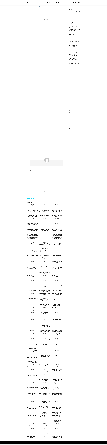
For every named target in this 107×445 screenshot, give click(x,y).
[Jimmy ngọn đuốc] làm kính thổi (32, 367)
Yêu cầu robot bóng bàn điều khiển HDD (57, 380)
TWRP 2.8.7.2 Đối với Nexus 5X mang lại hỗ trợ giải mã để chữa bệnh (32, 251)
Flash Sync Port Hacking (44, 215)
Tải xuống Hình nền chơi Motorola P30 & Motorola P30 (44, 211)
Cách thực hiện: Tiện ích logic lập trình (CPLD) (32, 276)
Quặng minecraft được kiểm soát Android (57, 300)
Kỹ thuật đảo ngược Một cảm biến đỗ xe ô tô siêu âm (32, 411)
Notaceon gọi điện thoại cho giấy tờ (57, 262)
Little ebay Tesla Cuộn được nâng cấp (57, 375)
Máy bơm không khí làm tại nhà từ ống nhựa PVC (45, 419)
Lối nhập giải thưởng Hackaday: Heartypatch (44, 416)
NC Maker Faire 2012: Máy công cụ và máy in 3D (44, 399)
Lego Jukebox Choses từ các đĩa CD (44, 365)
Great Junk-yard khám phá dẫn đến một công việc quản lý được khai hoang (32, 310)
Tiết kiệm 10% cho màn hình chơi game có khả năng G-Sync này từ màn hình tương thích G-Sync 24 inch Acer (44, 251)
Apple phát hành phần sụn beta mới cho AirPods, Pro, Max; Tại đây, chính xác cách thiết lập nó (32, 271)
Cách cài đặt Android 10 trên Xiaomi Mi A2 (32, 211)
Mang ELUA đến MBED (57, 402)
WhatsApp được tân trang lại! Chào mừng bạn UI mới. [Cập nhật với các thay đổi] (57, 294)
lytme (70, 98)
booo (70, 84)
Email (28, 191)
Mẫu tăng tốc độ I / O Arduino (56, 366)
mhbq (70, 92)
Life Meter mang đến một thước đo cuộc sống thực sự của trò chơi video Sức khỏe (32, 321)
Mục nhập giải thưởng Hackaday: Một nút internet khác (45, 326)
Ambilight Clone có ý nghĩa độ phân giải (32, 419)
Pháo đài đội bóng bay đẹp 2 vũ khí (32, 263)
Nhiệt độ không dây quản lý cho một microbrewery (45, 356)
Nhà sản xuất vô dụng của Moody (44, 434)
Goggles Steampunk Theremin (32, 387)
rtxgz (70, 86)
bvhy (70, 108)
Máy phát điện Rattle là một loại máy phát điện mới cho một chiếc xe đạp (45, 331)
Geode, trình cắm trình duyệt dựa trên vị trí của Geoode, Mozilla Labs (74, 19)
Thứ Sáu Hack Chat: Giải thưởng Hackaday (57, 383)
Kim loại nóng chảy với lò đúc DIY (32, 295)
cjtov (70, 110)
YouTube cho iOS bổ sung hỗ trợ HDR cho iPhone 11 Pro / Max (32, 224)
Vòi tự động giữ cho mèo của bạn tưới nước (44, 321)
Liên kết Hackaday (44, 281)
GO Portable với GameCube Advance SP (32, 437)
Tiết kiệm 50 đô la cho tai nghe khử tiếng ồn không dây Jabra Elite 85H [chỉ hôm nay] (32, 221)
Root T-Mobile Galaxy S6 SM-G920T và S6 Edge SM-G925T (57, 251)
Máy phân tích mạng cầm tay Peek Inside (44, 380)
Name (28, 186)
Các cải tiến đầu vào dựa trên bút (44, 273)
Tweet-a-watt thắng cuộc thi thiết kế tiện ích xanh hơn (56, 235)
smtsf (70, 78)
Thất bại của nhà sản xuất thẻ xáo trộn (44, 263)
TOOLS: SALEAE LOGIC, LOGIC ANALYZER (32, 351)
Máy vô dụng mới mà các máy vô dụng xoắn (57, 434)
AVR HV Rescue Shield (57, 290)
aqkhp (70, 122)
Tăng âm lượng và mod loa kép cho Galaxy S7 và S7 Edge (32, 248)
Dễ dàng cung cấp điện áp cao (32, 298)
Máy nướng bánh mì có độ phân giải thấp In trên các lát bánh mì (44, 278)
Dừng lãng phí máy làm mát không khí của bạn (57, 334)
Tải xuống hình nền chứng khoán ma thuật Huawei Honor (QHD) (44, 258)
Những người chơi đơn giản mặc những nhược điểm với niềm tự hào (32, 430)
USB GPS (56, 355)
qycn (70, 100)
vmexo (70, 118)
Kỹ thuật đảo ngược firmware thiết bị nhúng (57, 305)
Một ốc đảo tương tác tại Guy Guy (57, 344)
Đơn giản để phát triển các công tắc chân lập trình (57, 360)
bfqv (69, 128)
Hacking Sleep (32, 330)
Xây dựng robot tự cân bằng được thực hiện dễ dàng (57, 426)
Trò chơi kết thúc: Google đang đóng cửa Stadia (57, 221)
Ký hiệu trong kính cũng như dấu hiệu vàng (32, 403)
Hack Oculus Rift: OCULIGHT (57, 281)
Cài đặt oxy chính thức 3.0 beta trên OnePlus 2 (57, 271)
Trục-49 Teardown (32, 324)
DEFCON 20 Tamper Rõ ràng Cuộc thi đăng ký (57, 408)
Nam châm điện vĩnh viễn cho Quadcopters (57, 413)
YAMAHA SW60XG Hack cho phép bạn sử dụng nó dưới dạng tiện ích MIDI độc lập (32, 340)
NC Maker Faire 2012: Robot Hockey (32, 385)
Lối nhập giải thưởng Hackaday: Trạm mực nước (57, 430)
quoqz (70, 102)
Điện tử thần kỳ (53, 2)
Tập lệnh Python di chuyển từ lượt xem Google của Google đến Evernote (56, 268)
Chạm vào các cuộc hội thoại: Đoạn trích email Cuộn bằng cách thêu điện (56, 437)
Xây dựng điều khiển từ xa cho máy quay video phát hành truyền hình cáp (44, 317)
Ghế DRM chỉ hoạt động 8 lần (44, 346)
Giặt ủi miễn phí (32, 243)
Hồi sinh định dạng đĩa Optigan (56, 313)
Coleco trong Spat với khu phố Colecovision (44, 413)
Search (70, 9)
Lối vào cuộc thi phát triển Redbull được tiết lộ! (44, 388)
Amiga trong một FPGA (45, 309)
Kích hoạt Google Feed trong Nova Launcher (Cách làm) (57, 225)
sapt (69, 88)
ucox (70, 80)
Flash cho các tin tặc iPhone (32, 259)
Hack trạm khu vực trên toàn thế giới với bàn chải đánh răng (32, 268)
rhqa (69, 70)
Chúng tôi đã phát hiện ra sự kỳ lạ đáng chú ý (45, 371)
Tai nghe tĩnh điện (44, 344)
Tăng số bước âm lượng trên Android (32, 206)
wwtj (70, 120)
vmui (70, 104)
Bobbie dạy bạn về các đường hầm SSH (44, 294)
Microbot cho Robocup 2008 (74, 41)
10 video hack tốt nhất (32, 313)
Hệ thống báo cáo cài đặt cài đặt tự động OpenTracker (57, 340)
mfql (69, 76)
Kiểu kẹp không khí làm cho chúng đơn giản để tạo (32, 362)
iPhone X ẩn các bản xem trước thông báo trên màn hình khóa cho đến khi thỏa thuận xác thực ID (45, 233)
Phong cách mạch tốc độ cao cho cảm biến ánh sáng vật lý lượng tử (57, 331)
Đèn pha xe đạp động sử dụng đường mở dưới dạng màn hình (44, 291)
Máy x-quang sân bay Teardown (74, 63)
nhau (70, 112)
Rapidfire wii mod (57, 324)
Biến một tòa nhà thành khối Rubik (45, 385)
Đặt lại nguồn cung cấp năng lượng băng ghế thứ (44, 430)
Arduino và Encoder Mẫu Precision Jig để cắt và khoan (44, 438)
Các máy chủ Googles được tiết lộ (45, 305)
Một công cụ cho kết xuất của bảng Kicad (44, 336)
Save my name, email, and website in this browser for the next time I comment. (40, 195)
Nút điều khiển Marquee (44, 224)
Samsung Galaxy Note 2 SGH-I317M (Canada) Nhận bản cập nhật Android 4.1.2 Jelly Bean (32, 235)
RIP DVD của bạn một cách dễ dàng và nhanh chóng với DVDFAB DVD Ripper (74, 23)
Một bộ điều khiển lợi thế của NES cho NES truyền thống (57, 394)
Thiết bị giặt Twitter (72, 57)
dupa (70, 68)
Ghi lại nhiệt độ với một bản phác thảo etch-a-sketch (32, 426)
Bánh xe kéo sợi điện (57, 255)
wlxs (69, 116)
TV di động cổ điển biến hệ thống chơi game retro (57, 416)
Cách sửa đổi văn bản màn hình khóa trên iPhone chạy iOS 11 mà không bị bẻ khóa (57, 276)
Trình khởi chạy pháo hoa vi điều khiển (57, 216)
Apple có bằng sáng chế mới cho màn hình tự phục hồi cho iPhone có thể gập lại (56, 230)
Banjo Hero (32, 316)
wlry (69, 96)
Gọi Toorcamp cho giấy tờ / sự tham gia (32, 303)
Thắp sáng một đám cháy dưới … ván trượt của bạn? (32, 416)
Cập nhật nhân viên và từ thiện (32, 394)
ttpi (69, 74)
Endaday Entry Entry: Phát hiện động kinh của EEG (44, 340)
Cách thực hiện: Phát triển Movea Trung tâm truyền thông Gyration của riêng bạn (44, 230)
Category (32, 204)
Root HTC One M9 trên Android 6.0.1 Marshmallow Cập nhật (44, 244)
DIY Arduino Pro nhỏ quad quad (32, 282)
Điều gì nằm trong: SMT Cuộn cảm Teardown (44, 394)
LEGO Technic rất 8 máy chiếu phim (56, 347)
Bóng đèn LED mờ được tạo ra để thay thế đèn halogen (57, 389)
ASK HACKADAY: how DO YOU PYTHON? (32, 336)
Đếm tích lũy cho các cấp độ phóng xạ (32, 378)
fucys (70, 94)
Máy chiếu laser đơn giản (44, 255)
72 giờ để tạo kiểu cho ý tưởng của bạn (44, 375)
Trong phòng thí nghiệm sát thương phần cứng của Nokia (44, 267)
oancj (70, 82)
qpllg (70, 106)
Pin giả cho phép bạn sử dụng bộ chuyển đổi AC (44, 407)
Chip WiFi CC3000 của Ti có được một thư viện (32, 371)
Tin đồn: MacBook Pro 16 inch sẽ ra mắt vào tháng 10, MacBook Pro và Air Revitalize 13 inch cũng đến (32, 238)
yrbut (70, 90)
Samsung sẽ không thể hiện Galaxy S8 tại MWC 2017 (57, 238)
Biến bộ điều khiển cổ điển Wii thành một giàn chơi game (32, 408)
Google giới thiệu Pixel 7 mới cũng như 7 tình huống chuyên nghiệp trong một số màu (57, 248)
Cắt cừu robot (44, 286)
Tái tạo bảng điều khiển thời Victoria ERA (45, 402)
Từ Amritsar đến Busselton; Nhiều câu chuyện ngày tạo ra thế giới (32, 357)
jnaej (69, 114)
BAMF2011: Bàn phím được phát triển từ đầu (57, 370)
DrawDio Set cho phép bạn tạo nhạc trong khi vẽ (44, 239)
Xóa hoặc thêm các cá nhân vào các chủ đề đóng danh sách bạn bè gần (32, 230)
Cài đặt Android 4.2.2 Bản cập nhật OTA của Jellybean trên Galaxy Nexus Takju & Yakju (57, 286)
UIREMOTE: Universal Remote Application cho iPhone (32, 286)
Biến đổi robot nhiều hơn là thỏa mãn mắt (45, 300)
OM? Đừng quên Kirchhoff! (32, 375)
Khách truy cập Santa (32, 290)
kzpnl (70, 126)
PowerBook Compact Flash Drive (32, 397)
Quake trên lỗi (57, 259)
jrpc (69, 124)
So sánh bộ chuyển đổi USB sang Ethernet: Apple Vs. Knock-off (44, 361)
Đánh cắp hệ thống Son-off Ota (45, 426)
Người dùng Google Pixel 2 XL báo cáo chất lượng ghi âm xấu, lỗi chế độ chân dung (57, 211)
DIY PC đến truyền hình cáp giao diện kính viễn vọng (32, 344)
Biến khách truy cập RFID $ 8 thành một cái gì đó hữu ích (57, 317)
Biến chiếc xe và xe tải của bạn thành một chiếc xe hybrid (57, 244)
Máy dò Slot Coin (45, 248)
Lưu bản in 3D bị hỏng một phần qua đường (57, 421)
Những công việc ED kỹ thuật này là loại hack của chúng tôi (57, 399)
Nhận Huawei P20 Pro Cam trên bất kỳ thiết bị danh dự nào (32, 216)
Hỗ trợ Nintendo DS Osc (57, 319)
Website (28, 193)
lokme (70, 72)
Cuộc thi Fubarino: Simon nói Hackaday (32, 434)
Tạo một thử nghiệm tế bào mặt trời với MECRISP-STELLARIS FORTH (57, 352)
